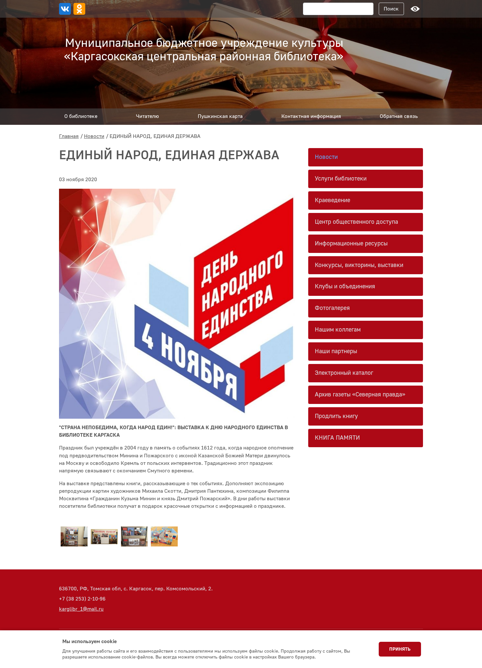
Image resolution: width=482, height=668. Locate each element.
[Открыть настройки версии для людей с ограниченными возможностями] (415, 9)
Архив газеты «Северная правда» (360, 394)
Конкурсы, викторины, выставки (359, 265)
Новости (94, 136)
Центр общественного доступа (356, 222)
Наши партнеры (336, 351)
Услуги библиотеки (341, 178)
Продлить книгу (336, 416)
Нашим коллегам (338, 330)
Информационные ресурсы (351, 243)
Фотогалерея (332, 308)
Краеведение (332, 200)
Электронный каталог (344, 373)
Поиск (391, 9)
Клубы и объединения (345, 286)
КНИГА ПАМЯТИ (337, 438)
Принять (400, 649)
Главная (69, 136)
